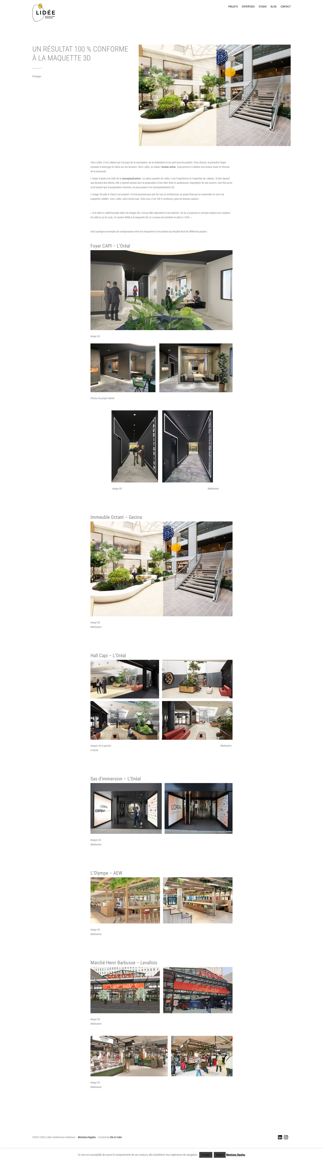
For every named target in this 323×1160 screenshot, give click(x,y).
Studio (263, 6)
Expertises (248, 6)
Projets (233, 6)
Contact (286, 6)
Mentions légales (87, 1137)
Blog (273, 6)
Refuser (219, 1154)
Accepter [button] (206, 1154)
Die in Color (116, 1137)
